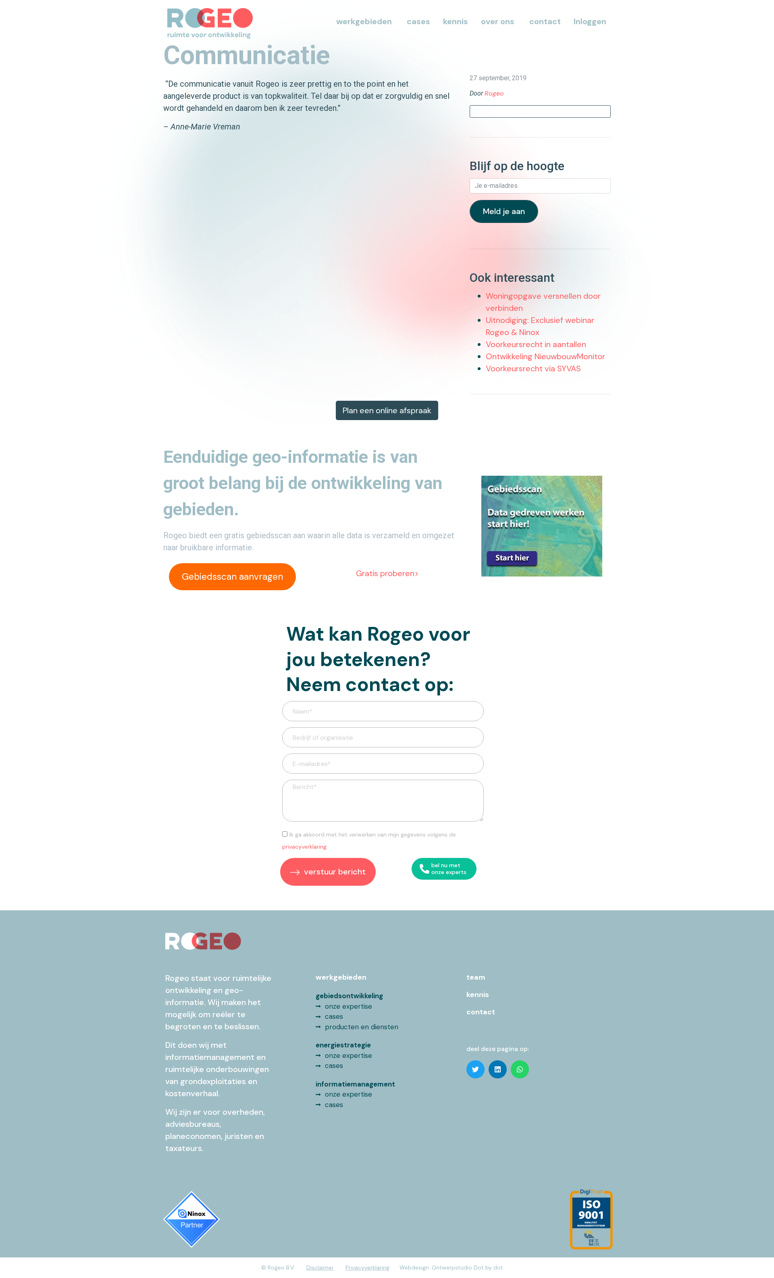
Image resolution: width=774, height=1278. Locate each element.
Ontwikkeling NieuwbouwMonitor (545, 356)
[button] (475, 1069)
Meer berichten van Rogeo (540, 111)
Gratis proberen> (387, 573)
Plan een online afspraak (387, 410)
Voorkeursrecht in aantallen (536, 344)
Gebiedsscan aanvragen (232, 577)
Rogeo (494, 93)
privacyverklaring (304, 846)
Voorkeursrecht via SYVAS (533, 368)
